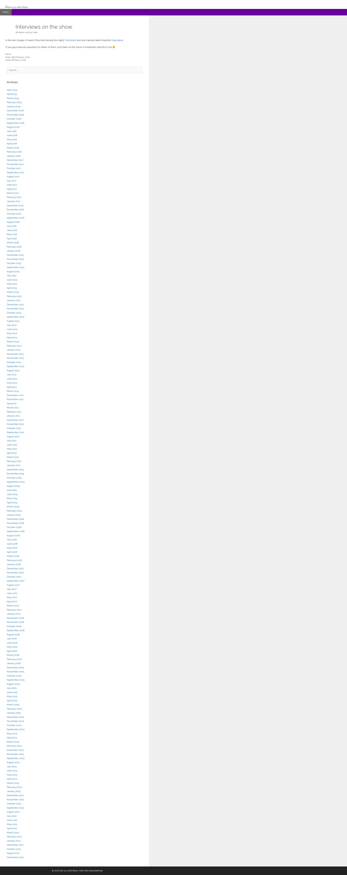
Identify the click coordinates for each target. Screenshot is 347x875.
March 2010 (13, 457)
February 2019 (14, 102)
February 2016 (14, 246)
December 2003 (15, 750)
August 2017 (13, 176)
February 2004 (14, 745)
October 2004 (14, 725)
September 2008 (16, 531)
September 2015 (15, 267)
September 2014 (15, 316)
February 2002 (14, 836)
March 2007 (13, 605)
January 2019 (13, 106)
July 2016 (11, 226)
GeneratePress (96, 870)
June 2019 (12, 90)
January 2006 (14, 663)
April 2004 (12, 737)
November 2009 (15, 473)
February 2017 (14, 197)
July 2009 (12, 490)
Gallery (6, 19)
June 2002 (12, 820)
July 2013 (11, 374)
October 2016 (14, 213)
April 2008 (12, 552)
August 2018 (13, 127)
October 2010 (14, 428)
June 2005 (12, 692)
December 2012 (15, 395)
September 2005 (16, 679)
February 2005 (14, 708)
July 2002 (12, 816)
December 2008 (15, 519)
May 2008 (12, 547)
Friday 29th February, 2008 (17, 57)
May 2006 (12, 646)
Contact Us (37, 19)
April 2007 (12, 601)
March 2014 (13, 341)
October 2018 (14, 118)
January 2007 (13, 613)
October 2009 (14, 477)
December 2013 (15, 354)
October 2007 (14, 576)
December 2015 (15, 255)
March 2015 (13, 292)
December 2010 (15, 420)
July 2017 (11, 180)
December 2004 (15, 717)
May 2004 (12, 733)
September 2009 (16, 481)
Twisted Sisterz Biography (125, 19)
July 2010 (11, 440)
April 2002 (12, 828)
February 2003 (14, 787)
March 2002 (13, 832)
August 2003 (13, 762)
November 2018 (15, 114)
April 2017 (12, 189)
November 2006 (15, 622)
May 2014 (12, 333)
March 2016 (13, 242)
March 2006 (13, 655)
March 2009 (13, 506)
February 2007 (14, 609)
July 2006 (12, 638)
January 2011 (13, 415)
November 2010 (15, 424)
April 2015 (12, 288)
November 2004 (15, 721)
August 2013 (13, 370)
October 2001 (14, 849)
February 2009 (14, 510)
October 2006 (14, 626)
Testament (70, 40)
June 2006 (12, 642)
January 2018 (13, 156)
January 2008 (14, 564)
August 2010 (13, 436)
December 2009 (15, 469)
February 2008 (14, 560)
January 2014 (13, 349)
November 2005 (15, 671)
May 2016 (12, 234)
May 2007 (12, 597)
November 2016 (15, 209)
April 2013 (12, 387)
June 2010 (12, 444)
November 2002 (15, 799)
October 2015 (14, 263)
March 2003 (13, 783)
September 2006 (16, 630)
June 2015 (12, 279)
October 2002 (14, 803)
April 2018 (12, 143)
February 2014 (14, 345)
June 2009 (12, 494)
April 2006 (12, 651)
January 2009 (14, 514)
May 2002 (12, 824)
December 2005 (15, 667)
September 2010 (15, 432)
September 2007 (15, 580)
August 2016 (13, 222)
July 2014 (11, 325)
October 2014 (14, 312)
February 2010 (14, 461)
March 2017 (13, 193)
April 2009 (12, 502)
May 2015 (12, 283)
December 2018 (15, 110)
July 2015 (11, 275)
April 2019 (12, 94)
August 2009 (13, 486)
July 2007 (12, 589)
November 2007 (15, 572)
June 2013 (12, 378)
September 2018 (15, 123)
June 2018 (12, 135)
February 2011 (14, 411)
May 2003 (12, 774)
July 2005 (12, 688)
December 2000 (15, 857)
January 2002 (13, 840)
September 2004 (16, 729)
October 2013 (14, 362)
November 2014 (15, 308)
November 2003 (15, 754)
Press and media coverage (61, 19)
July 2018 (11, 131)
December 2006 (15, 618)
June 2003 (12, 770)
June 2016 (12, 230)
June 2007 (12, 593)
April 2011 (12, 403)
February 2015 (14, 296)
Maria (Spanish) (100, 19)
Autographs (20, 19)
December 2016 (15, 205)
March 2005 (13, 704)
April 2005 (12, 700)
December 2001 (15, 844)
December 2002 (15, 795)
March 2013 (13, 391)
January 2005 (14, 712)
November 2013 (15, 358)
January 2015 (13, 300)
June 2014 (12, 329)
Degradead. (117, 40)
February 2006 (14, 659)
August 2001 (13, 853)
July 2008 (12, 539)
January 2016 (13, 250)
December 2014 (15, 304)
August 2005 (13, 684)
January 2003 (13, 791)
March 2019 (13, 98)
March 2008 (13, 556)
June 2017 (12, 184)
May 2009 (12, 498)
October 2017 (14, 168)
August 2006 (13, 634)
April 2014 (12, 337)
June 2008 (12, 543)
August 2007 (13, 585)
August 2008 (13, 535)
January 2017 (13, 201)
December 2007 (15, 568)
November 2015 (15, 259)
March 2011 (13, 407)
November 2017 (15, 164)
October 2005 (14, 675)
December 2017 (15, 160)
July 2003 (12, 766)
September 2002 (15, 807)
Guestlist (83, 19)
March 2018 (13, 147)
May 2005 (12, 696)
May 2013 (12, 382)
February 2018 (14, 151)
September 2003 (15, 758)
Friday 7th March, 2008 (15, 60)
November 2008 (15, 523)
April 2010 (12, 453)
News (8, 54)
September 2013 (15, 366)
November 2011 (15, 399)
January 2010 (13, 465)
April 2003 (12, 778)
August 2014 (13, 321)
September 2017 (15, 172)
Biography (8, 27)
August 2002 (13, 811)
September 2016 (15, 217)
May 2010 (12, 448)
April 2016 (12, 238)
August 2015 (13, 271)
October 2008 (14, 527)
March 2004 (13, 741)
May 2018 (12, 139)
